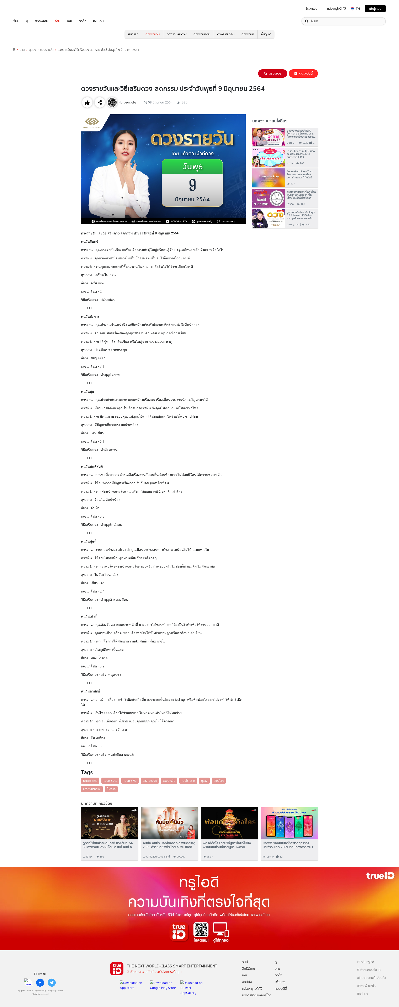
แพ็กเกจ (280, 982)
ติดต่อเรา (362, 994)
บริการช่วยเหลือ (366, 986)
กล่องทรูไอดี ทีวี (336, 8)
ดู (27, 21)
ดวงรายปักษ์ (201, 34)
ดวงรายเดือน (226, 34)
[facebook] (40, 982)
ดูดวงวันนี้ (306, 73)
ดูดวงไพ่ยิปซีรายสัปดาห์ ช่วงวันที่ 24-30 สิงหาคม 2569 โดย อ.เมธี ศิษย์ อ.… (109, 845)
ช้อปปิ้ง (247, 982)
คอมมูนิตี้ (281, 988)
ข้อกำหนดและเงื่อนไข (369, 970)
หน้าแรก (133, 34)
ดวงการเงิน (130, 781)
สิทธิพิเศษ (41, 21)
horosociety (90, 781)
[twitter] (52, 982)
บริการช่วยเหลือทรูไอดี (256, 995)
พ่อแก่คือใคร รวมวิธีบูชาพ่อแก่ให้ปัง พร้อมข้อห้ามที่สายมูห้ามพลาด (227, 845)
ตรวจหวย (275, 73)
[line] (28, 982)
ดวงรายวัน (152, 34)
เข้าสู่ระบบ (375, 8)
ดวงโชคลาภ (188, 781)
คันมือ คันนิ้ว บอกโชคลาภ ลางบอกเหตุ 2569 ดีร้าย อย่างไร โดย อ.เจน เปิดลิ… (169, 845)
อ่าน (57, 21)
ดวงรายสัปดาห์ (177, 34)
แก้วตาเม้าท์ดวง (92, 789)
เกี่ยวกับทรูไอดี (365, 962)
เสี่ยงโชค (219, 781)
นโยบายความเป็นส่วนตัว (371, 978)
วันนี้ (16, 21)
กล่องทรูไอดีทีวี (252, 988)
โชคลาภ (111, 789)
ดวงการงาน (110, 781)
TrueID (25, 8)
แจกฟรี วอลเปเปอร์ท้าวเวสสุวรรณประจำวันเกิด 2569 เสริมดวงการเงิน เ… (289, 845)
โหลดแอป (311, 8)
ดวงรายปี (247, 34)
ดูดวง (32, 49)
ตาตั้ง (82, 21)
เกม (69, 21)
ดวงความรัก (150, 781)
